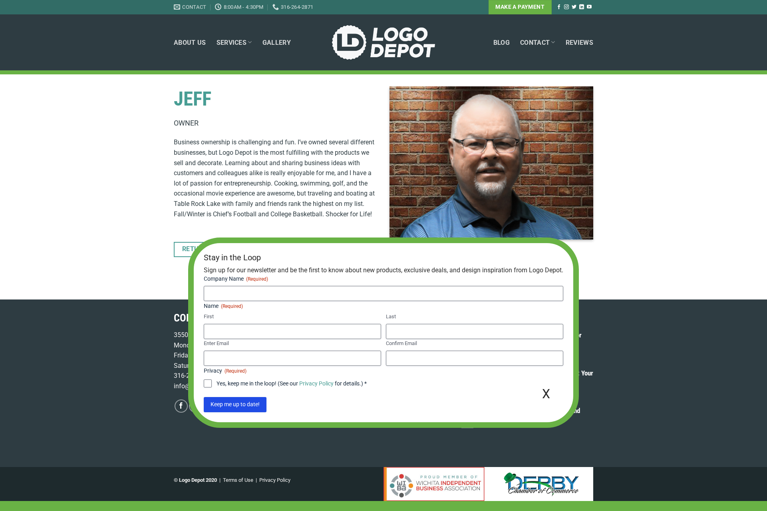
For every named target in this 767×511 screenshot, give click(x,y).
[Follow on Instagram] (566, 7)
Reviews (579, 42)
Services (232, 42)
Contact (535, 42)
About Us (190, 42)
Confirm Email (401, 343)
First (209, 317)
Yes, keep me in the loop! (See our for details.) (292, 383)
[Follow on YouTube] (589, 7)
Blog (501, 42)
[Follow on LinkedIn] (581, 7)
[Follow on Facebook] (558, 7)
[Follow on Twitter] (574, 7)
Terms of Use (238, 480)
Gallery (276, 42)
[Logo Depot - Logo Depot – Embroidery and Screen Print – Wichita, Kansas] (383, 42)
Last (391, 317)
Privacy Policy (274, 480)
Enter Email (216, 343)
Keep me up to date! (235, 404)
